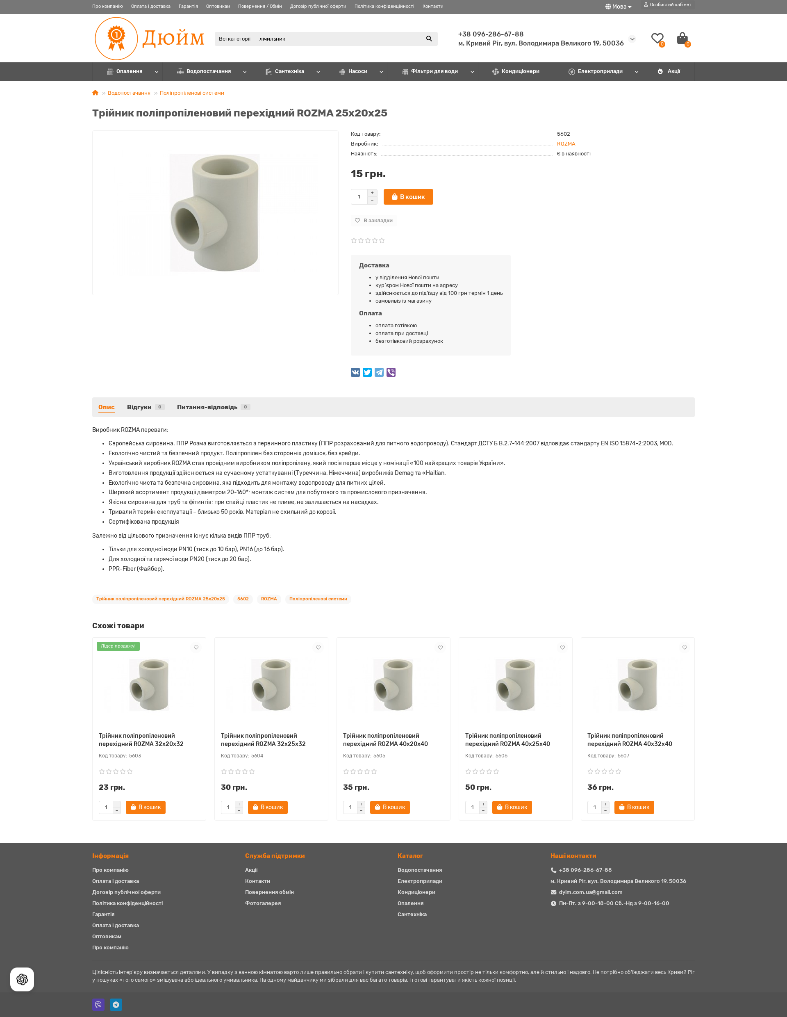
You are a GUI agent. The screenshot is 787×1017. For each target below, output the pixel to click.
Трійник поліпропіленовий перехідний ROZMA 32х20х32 (141, 740)
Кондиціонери (520, 71)
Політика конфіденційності (384, 6)
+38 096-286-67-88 (491, 34)
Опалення (129, 71)
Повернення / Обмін (260, 6)
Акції (674, 71)
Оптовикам (218, 6)
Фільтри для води (434, 71)
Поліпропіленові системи (192, 93)
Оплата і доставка (151, 6)
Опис (106, 407)
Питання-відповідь (212, 407)
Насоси (357, 71)
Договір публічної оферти (318, 6)
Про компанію (107, 6)
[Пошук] (429, 39)
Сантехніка (289, 71)
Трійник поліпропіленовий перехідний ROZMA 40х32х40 (629, 740)
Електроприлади (600, 71)
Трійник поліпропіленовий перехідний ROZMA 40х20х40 (385, 740)
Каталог (410, 856)
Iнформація (110, 856)
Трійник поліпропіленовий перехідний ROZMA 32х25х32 (263, 740)
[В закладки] (196, 647)
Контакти (433, 6)
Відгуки (144, 407)
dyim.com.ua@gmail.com (591, 892)
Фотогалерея (263, 903)
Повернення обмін (269, 892)
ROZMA (566, 144)
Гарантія (188, 6)
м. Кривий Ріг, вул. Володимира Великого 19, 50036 (618, 881)
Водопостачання (209, 71)
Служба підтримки (275, 856)
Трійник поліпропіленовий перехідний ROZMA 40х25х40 (507, 740)
